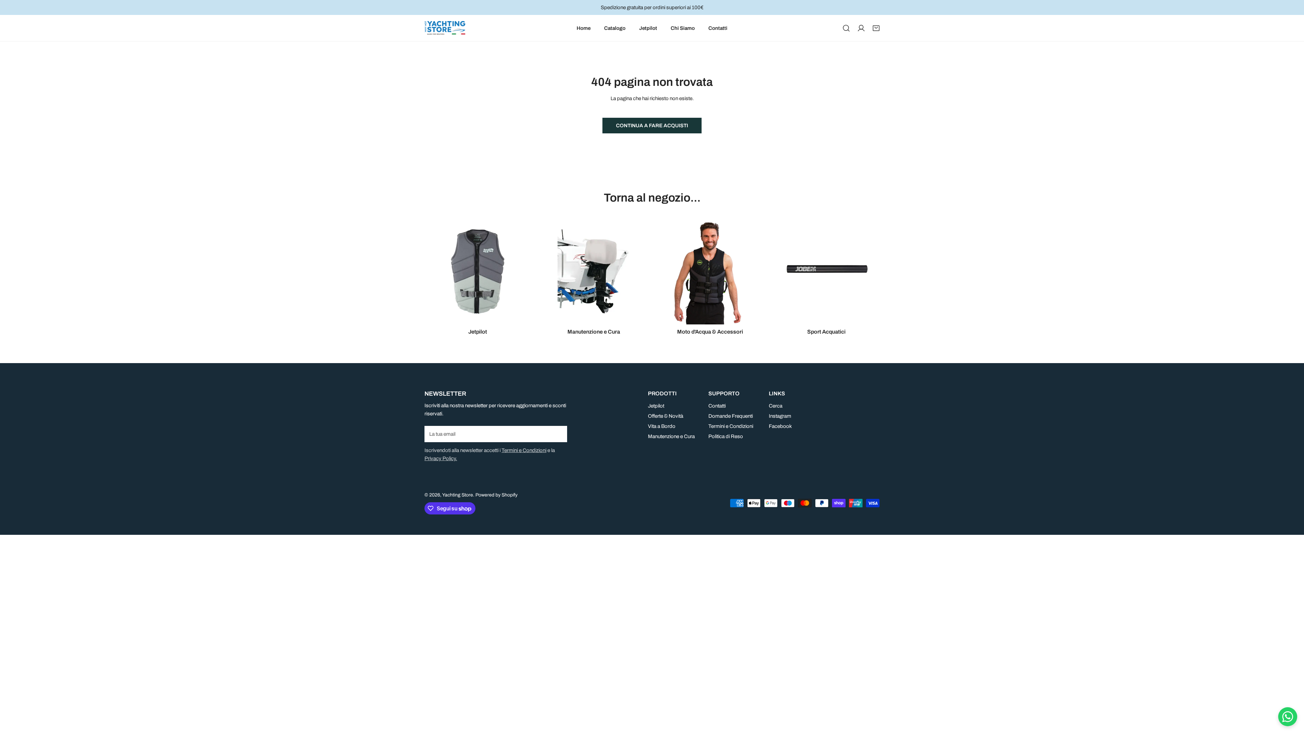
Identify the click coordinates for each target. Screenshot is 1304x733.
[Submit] (558, 433)
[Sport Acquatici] (827, 272)
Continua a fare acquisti (652, 125)
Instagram (780, 416)
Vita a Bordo (661, 426)
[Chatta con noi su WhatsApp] (1287, 716)
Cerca (775, 406)
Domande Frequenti (730, 416)
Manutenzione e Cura (671, 436)
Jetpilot (656, 406)
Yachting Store (457, 494)
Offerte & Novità (665, 416)
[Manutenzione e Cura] (594, 272)
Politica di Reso (725, 436)
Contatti (717, 406)
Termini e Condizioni (524, 450)
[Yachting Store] (444, 28)
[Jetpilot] (477, 272)
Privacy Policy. (440, 458)
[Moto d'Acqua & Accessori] (710, 272)
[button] (876, 28)
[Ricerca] (846, 28)
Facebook (780, 426)
